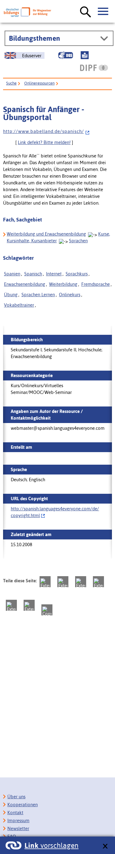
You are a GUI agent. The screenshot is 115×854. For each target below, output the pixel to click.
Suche (11, 83)
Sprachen (78, 240)
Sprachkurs (77, 273)
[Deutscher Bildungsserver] (27, 12)
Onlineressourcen (39, 83)
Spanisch (33, 273)
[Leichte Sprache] (84, 55)
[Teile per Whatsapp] (98, 581)
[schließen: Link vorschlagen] (105, 846)
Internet (54, 273)
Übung (10, 294)
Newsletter (18, 828)
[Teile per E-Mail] (29, 605)
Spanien (12, 273)
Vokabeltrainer (19, 305)
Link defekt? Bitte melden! (44, 142)
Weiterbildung (63, 284)
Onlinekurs (69, 294)
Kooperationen (22, 804)
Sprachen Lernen (38, 294)
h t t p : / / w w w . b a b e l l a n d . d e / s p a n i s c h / (43, 131)
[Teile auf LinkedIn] (11, 605)
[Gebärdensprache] (65, 55)
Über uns (16, 796)
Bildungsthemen (34, 38)
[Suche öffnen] (85, 12)
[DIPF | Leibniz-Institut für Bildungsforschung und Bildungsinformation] (94, 68)
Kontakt (15, 812)
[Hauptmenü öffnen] (103, 12)
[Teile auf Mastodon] (45, 581)
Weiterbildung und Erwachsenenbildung (46, 233)
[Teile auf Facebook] (62, 581)
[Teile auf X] (80, 581)
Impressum (18, 820)
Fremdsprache (95, 284)
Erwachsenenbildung (24, 284)
